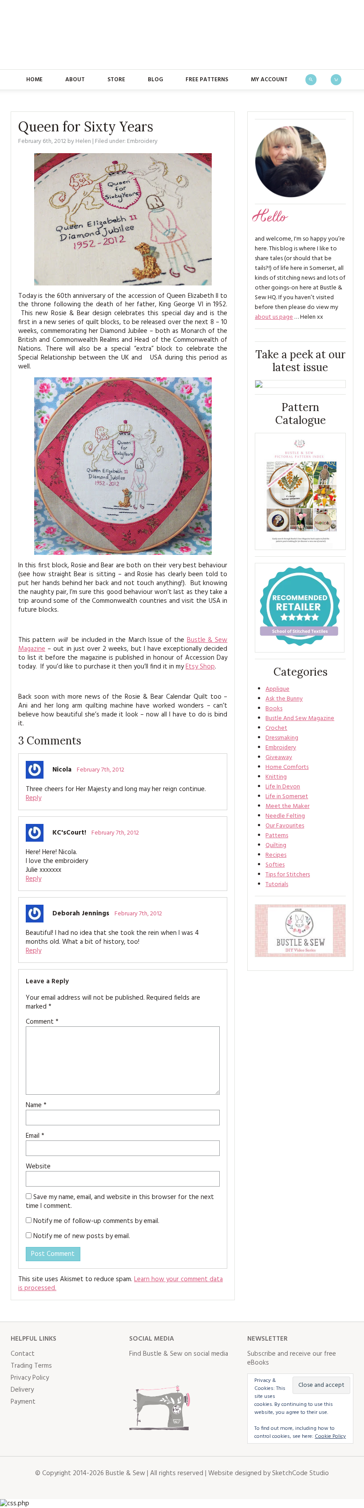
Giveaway (278, 757)
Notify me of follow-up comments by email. (96, 1221)
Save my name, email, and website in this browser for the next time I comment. (120, 1201)
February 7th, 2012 (100, 770)
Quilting (275, 845)
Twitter (156, 1372)
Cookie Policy (330, 1436)
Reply (33, 798)
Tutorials (276, 884)
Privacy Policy (30, 1378)
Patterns (276, 836)
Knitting (276, 777)
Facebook (136, 1372)
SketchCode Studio (300, 1473)
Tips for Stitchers (287, 875)
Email (35, 1136)
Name (36, 1105)
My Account (269, 79)
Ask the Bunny (284, 699)
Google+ (214, 1372)
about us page (274, 317)
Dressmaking (281, 738)
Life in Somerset (286, 797)
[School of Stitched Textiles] (299, 607)
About (75, 79)
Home (34, 79)
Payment (23, 1402)
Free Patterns (207, 79)
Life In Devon (282, 787)
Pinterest (195, 1372)
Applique (277, 689)
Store (116, 79)
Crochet (276, 728)
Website (38, 1166)
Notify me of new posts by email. (81, 1236)
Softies (275, 865)
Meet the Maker (287, 806)
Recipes (275, 855)
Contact (23, 1354)
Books (273, 709)
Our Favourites (284, 826)
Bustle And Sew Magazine (299, 718)
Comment (42, 1022)
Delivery (22, 1390)
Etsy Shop (200, 666)
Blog (155, 79)
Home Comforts (287, 767)
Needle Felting (285, 816)
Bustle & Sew (182, 34)
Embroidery (142, 141)
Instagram (175, 1372)
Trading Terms (31, 1366)
